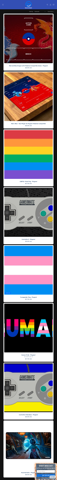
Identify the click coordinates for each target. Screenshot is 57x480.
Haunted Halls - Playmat (28, 472)
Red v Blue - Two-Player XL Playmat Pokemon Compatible (28, 123)
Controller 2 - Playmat (28, 239)
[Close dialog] (55, 464)
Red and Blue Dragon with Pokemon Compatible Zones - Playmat (28, 66)
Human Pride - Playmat (28, 355)
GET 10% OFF (46, 475)
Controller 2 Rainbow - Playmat (28, 415)
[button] (2, 4)
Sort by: (31, 11)
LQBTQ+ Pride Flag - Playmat (28, 181)
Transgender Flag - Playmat (28, 297)
